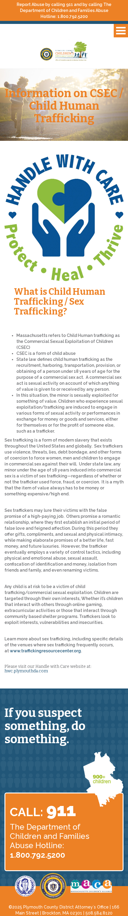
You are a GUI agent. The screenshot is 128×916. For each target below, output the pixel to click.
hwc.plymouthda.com (26, 671)
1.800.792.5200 (72, 16)
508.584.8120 (99, 913)
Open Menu (121, 30)
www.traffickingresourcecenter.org (45, 650)
